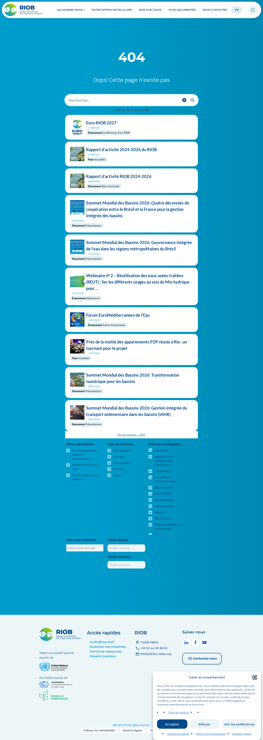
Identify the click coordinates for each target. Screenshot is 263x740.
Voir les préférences (239, 724)
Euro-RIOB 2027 (101, 122)
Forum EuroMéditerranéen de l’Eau (118, 315)
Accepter (172, 724)
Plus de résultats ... (131, 435)
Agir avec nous (150, 10)
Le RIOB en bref (102, 642)
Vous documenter (182, 10)
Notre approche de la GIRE (112, 10)
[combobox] (84, 547)
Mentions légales (241, 734)
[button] (255, 677)
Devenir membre (102, 656)
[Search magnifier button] (192, 100)
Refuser (204, 724)
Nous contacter (215, 10)
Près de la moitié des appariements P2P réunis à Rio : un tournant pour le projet (136, 345)
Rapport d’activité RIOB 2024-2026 (118, 176)
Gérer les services (178, 712)
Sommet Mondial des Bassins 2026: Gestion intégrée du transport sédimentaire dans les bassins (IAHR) (136, 411)
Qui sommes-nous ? (71, 10)
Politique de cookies (178, 734)
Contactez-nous (205, 658)
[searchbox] (84, 548)
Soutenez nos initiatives (108, 647)
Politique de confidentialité (211, 734)
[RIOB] (24, 10)
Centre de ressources (105, 651)
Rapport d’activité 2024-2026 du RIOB (121, 149)
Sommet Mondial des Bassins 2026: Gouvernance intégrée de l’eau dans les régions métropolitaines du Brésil (139, 245)
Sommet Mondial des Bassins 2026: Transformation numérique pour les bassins (132, 378)
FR (237, 10)
